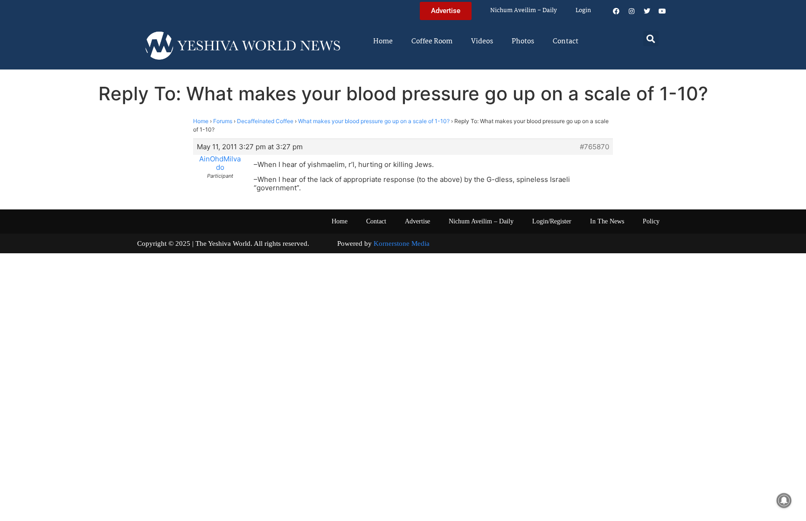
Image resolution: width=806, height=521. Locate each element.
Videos (482, 41)
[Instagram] (631, 11)
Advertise (417, 221)
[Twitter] (646, 11)
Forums (222, 121)
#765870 (594, 147)
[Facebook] (616, 11)
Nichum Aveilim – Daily (523, 10)
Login (583, 10)
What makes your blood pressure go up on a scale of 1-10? (374, 121)
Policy (651, 221)
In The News (607, 221)
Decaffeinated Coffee (265, 121)
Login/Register (551, 221)
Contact (565, 41)
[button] (651, 38)
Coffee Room (431, 41)
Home (383, 41)
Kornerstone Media (402, 243)
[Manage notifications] (784, 500)
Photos (523, 41)
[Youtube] (662, 11)
